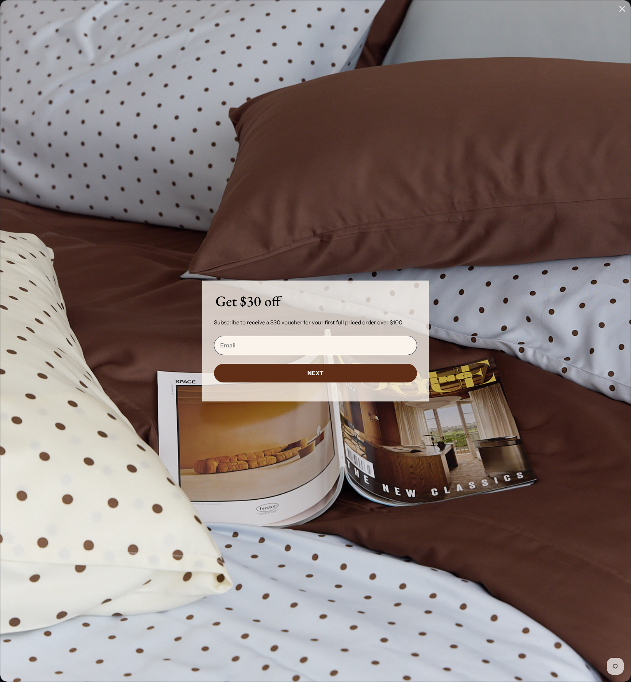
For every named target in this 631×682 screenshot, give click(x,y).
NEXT (315, 373)
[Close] (622, 9)
